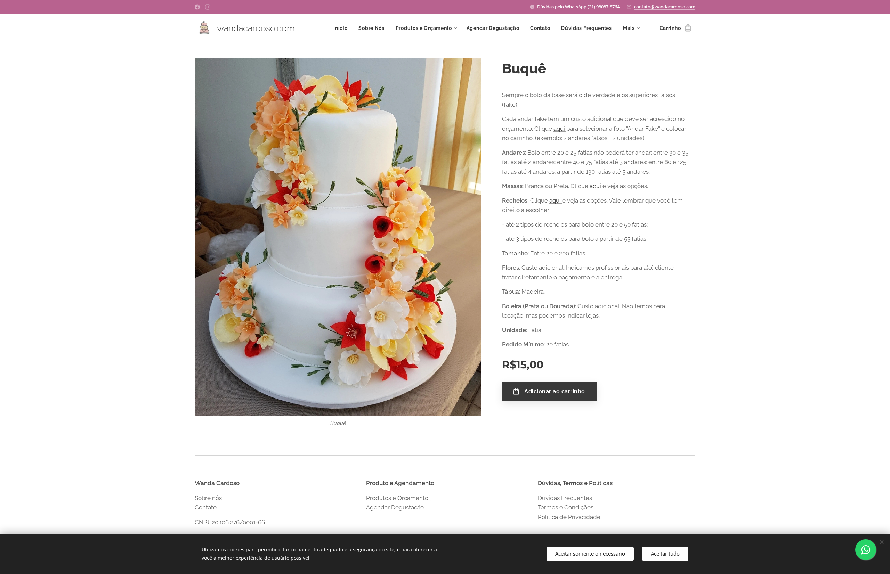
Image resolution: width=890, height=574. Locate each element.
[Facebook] (197, 7)
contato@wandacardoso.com (664, 6)
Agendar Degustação (395, 507)
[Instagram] (207, 7)
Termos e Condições (565, 507)
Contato (206, 507)
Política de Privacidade (569, 517)
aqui (559, 128)
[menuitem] (342, 28)
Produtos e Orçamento (397, 497)
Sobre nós (208, 497)
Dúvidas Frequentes (565, 497)
